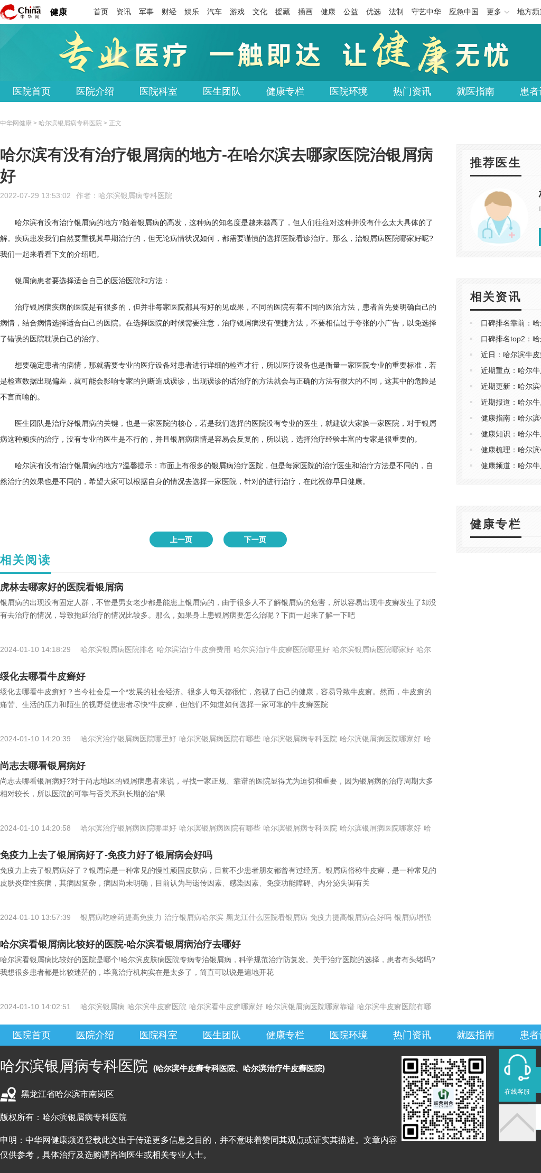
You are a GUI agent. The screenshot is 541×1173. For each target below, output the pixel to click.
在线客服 (517, 1091)
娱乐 (191, 11)
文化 (260, 11)
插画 (305, 11)
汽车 (214, 11)
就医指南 (475, 91)
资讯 (123, 11)
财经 (169, 11)
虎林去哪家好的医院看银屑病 (62, 587)
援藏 (282, 11)
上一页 (181, 539)
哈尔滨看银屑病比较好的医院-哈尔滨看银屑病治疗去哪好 (120, 944)
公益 (350, 11)
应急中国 (464, 11)
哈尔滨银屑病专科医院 (135, 195)
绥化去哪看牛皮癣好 (43, 676)
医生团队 (222, 91)
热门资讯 (412, 91)
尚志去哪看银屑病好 (43, 765)
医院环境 (349, 91)
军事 (146, 11)
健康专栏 (285, 91)
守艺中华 (426, 11)
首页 (101, 11)
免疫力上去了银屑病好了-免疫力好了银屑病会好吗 (106, 855)
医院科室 (158, 91)
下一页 (255, 539)
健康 (58, 11)
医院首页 (32, 91)
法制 (396, 11)
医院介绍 (95, 91)
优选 (373, 11)
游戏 (237, 11)
